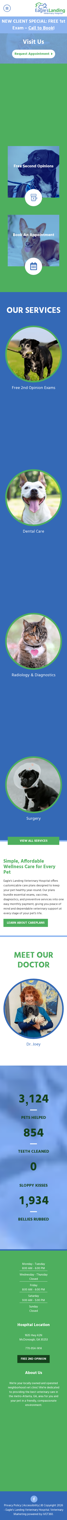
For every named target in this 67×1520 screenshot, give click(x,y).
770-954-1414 (33, 1348)
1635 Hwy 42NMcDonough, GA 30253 (33, 1337)
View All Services (33, 840)
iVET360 (48, 1514)
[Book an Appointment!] (33, 274)
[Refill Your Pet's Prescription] (33, 141)
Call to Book (40, 28)
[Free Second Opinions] (33, 206)
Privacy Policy (12, 1505)
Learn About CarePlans (25, 922)
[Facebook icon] (34, 1499)
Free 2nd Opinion (33, 1359)
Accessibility (31, 1505)
